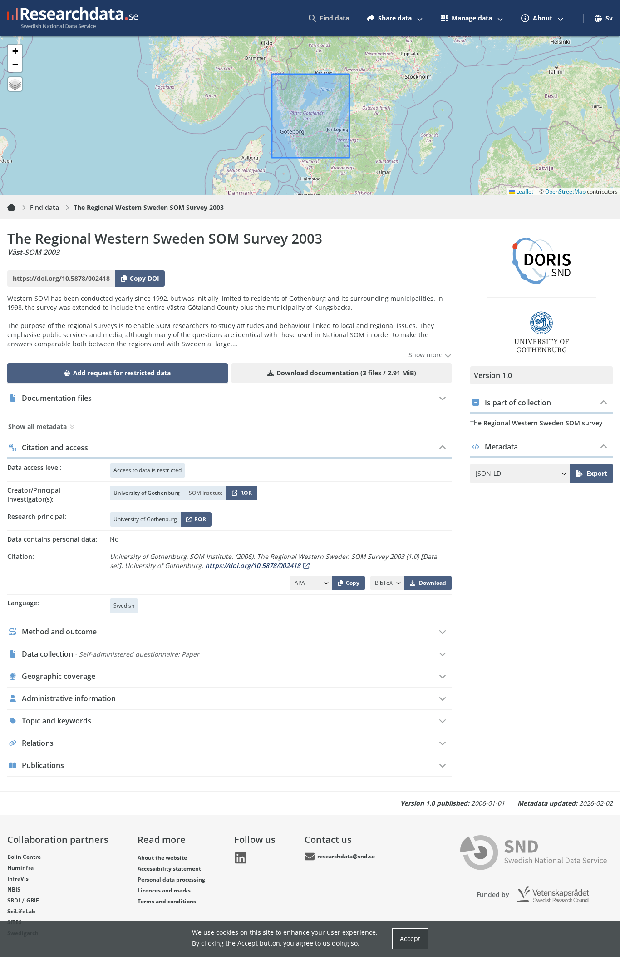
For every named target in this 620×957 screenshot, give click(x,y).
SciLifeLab (21, 911)
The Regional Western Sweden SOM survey (536, 423)
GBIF (32, 900)
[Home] (16, 207)
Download (432, 583)
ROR (244, 494)
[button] (15, 51)
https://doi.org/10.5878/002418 (252, 565)
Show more (426, 354)
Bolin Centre (24, 857)
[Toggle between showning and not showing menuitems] (420, 18)
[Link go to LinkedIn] (240, 858)
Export (596, 473)
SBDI (13, 900)
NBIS (13, 889)
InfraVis (18, 878)
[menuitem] (329, 18)
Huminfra (20, 868)
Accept (410, 938)
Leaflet (524, 191)
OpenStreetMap (565, 191)
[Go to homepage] (72, 18)
